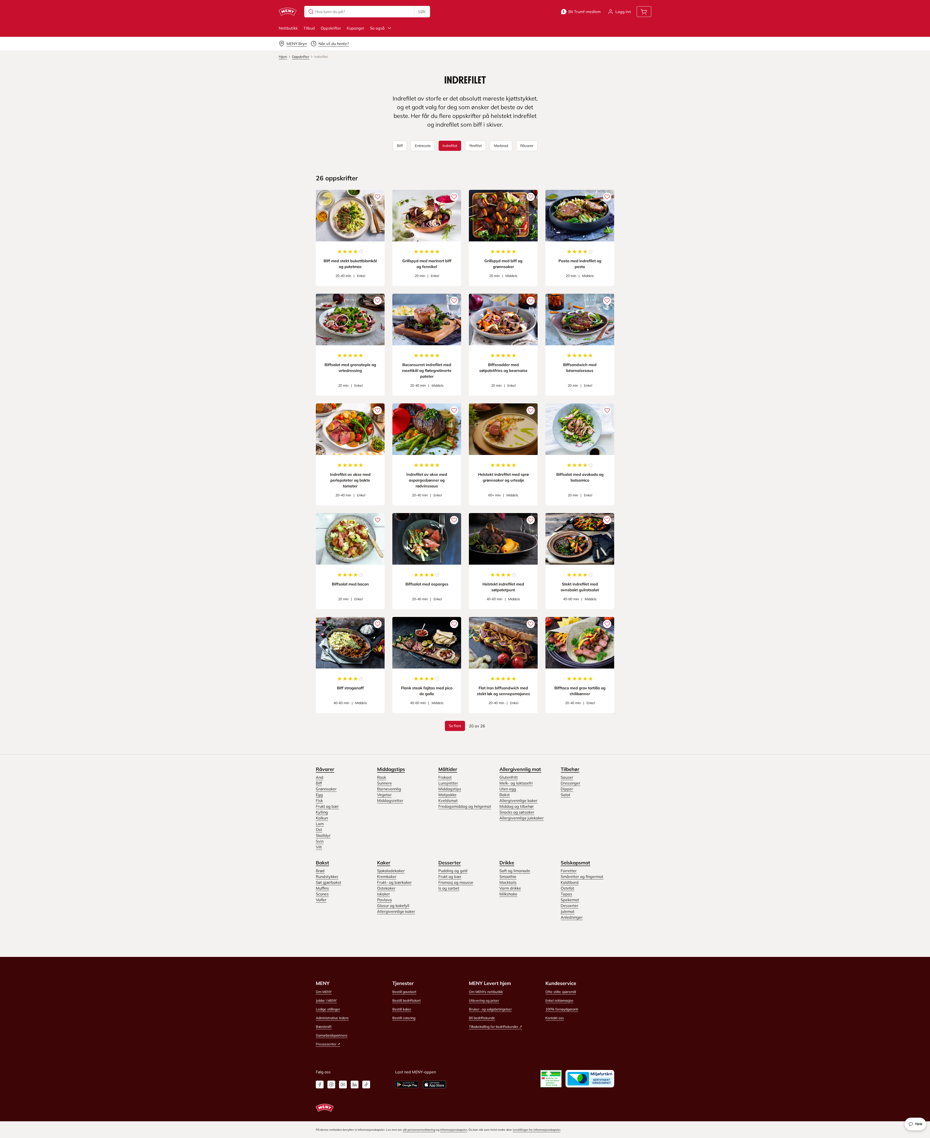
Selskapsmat (575, 863)
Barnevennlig (389, 788)
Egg (319, 794)
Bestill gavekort (404, 992)
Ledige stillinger (328, 1009)
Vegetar (384, 794)
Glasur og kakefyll (393, 905)
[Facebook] (320, 1084)
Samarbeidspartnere (332, 1035)
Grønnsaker (326, 788)
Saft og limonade (514, 870)
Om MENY (324, 992)
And (319, 777)
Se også (377, 28)
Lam (320, 823)
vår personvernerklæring (419, 1129)
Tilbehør (570, 769)
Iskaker (383, 894)
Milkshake (508, 894)
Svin (320, 841)
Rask (381, 777)
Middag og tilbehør (516, 806)
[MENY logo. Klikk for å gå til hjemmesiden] (287, 11)
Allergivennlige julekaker (521, 817)
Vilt (319, 847)
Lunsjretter (448, 783)
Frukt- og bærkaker (394, 882)
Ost (319, 829)
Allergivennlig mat (520, 769)
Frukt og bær (327, 806)
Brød (320, 870)
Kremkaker (386, 876)
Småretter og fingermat (582, 876)
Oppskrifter (331, 28)
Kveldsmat (448, 800)
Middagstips (391, 769)
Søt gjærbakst (328, 882)
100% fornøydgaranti (561, 1009)
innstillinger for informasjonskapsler (536, 1129)
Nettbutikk (288, 28)
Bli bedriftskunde (482, 1018)
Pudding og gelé (453, 870)
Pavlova (384, 899)
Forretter (569, 870)
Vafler (321, 899)
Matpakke (447, 794)
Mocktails (508, 882)
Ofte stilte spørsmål (560, 992)
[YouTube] (343, 1084)
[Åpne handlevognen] (644, 11)
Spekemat (570, 899)
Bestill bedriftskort (406, 1000)
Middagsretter (390, 800)
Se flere (455, 725)
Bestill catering (403, 1018)
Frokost (445, 777)
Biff (319, 783)
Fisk (319, 800)
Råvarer (325, 769)
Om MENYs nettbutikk (486, 992)
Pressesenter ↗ (328, 1044)
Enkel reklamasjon (559, 1000)
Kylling (322, 812)
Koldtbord (570, 882)
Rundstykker (327, 876)
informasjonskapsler (453, 1129)
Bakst (504, 794)
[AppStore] (434, 1084)
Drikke (506, 863)
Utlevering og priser (484, 1000)
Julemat (567, 911)
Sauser (567, 777)
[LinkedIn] (354, 1084)
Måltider (447, 769)
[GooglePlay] (407, 1084)
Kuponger (355, 28)
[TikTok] (366, 1084)
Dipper (567, 788)
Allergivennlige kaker (518, 800)
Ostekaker (386, 888)
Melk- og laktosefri (516, 783)
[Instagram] (331, 1084)
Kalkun (322, 817)
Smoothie (507, 876)
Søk (422, 11)
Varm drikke (510, 888)
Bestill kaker (401, 1009)
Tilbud (309, 28)
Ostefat (567, 888)
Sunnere (384, 783)
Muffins (322, 888)
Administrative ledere (332, 1018)
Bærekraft (324, 1026)
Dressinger (570, 783)
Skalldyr (323, 835)
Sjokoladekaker (391, 870)
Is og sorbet (448, 888)
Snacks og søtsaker (516, 812)
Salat (565, 794)
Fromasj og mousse (455, 882)
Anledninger (572, 917)
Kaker (383, 863)
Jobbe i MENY (326, 1000)
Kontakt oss (554, 1018)
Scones (322, 894)
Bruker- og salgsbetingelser (490, 1009)
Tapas (566, 894)
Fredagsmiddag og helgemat (464, 806)
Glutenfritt (508, 777)
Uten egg (507, 788)
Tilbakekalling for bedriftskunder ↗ (495, 1026)
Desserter (449, 863)
